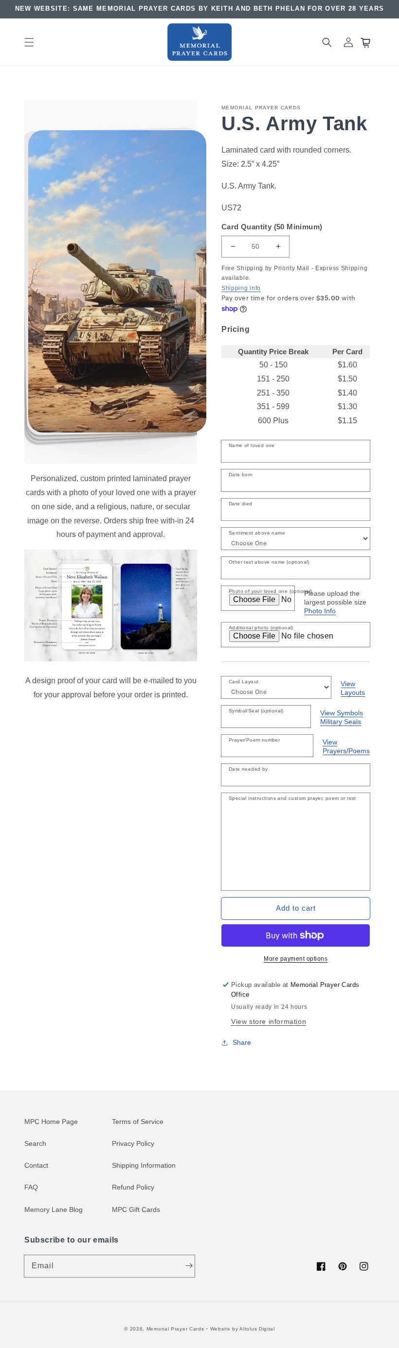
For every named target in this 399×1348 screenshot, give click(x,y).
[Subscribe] (189, 1266)
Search (35, 1143)
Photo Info (320, 611)
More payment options (295, 958)
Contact (36, 1165)
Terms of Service (137, 1121)
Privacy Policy (133, 1143)
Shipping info (241, 288)
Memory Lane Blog (53, 1209)
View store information (268, 1021)
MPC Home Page (51, 1121)
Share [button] (242, 1042)
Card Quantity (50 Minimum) (271, 227)
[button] (29, 42)
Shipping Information (144, 1165)
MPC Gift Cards (136, 1209)
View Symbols (341, 713)
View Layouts (353, 688)
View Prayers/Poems (346, 746)
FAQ (31, 1187)
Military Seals (340, 722)
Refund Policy (133, 1187)
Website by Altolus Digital (242, 1328)
